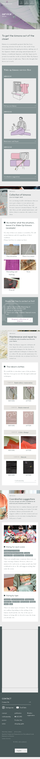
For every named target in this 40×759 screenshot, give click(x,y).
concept (4, 713)
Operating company (7, 731)
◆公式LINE (18, 716)
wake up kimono (22, 742)
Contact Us (5, 702)
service (4, 720)
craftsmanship (6, 716)
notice (4, 724)
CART (21, 3)
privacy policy (17, 731)
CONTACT (32, 3)
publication (18, 713)
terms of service (6, 738)
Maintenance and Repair (11, 141)
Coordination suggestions (12, 177)
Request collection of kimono (20, 320)
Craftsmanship (19, 480)
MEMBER (27, 3)
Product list (18, 720)
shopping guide (19, 724)
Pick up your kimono (10, 106)
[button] (37, 2)
